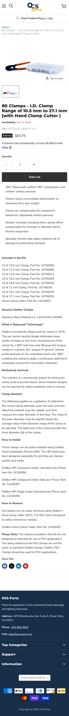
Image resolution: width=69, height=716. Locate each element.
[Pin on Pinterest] (25, 566)
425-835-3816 (19, 627)
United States (33, 677)
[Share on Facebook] (4, 566)
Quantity (7, 156)
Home (5, 27)
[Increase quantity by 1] (34, 164)
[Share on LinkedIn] (18, 566)
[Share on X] (11, 566)
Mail (50, 18)
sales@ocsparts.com (20, 634)
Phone (41, 18)
